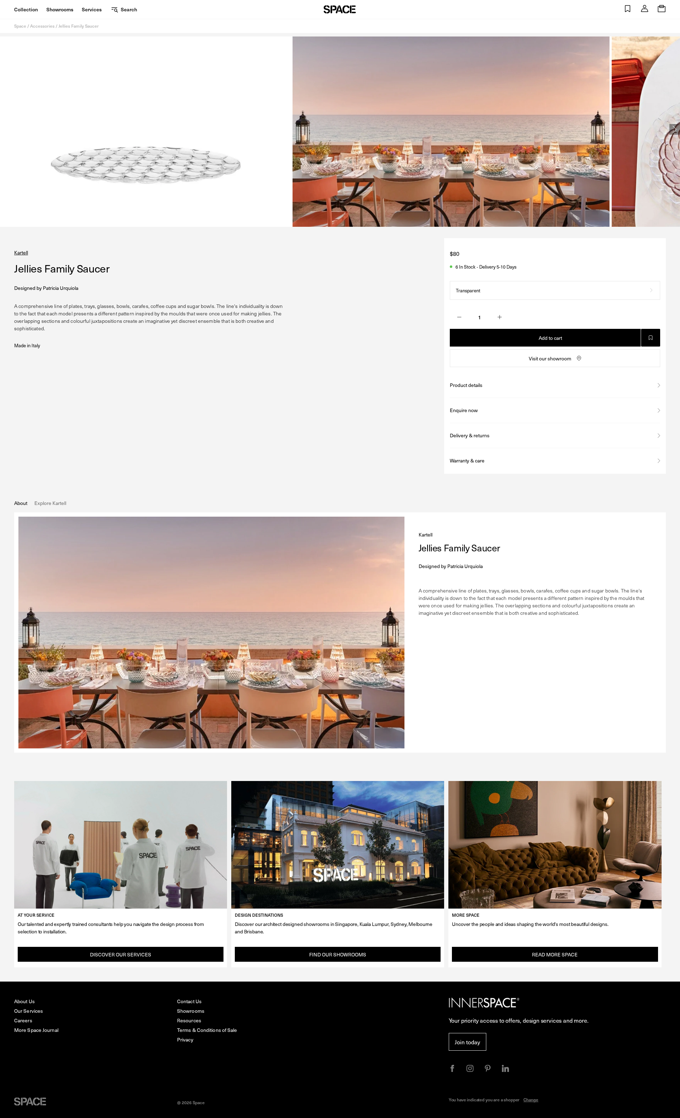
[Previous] (5, 129)
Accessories (42, 26)
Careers (23, 1020)
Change (530, 1099)
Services (92, 9)
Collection (26, 9)
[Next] (674, 129)
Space (20, 26)
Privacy (185, 1039)
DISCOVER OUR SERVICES (120, 954)
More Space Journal (36, 1030)
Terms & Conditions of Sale (207, 1030)
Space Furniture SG (340, 9)
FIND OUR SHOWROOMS (337, 954)
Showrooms (59, 9)
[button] (627, 9)
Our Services (28, 1011)
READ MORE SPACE (555, 954)
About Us (24, 1001)
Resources (189, 1020)
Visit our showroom (550, 358)
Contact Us (189, 1001)
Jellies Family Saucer (78, 26)
